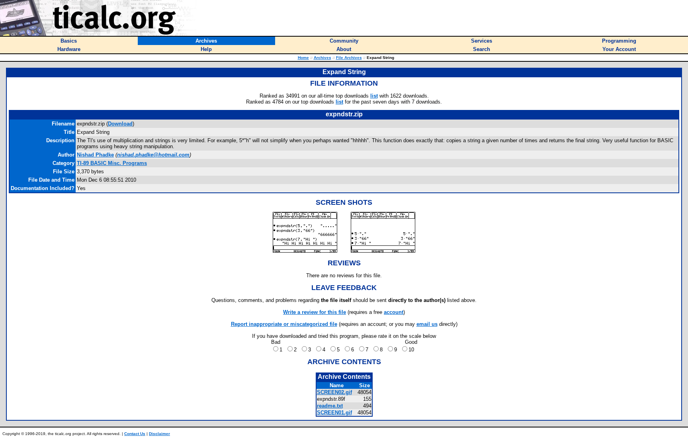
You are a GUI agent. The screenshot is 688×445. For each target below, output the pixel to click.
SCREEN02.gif (334, 392)
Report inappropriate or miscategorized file (284, 324)
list (374, 96)
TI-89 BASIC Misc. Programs (112, 163)
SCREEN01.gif (334, 413)
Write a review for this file (314, 312)
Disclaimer (159, 433)
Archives (322, 57)
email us (427, 324)
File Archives (349, 57)
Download (120, 124)
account (393, 312)
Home (303, 57)
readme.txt (330, 406)
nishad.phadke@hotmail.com (153, 155)
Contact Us (134, 433)
